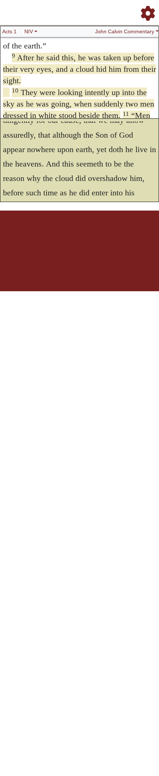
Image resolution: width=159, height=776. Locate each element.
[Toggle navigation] (145, 10)
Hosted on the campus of (42, 269)
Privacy (112, 236)
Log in (18, 236)
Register (34, 236)
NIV (28, 31)
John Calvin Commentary (124, 31)
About (78, 236)
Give (142, 236)
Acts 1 (9, 31)
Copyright (95, 236)
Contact (128, 236)
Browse (50, 236)
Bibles (65, 236)
